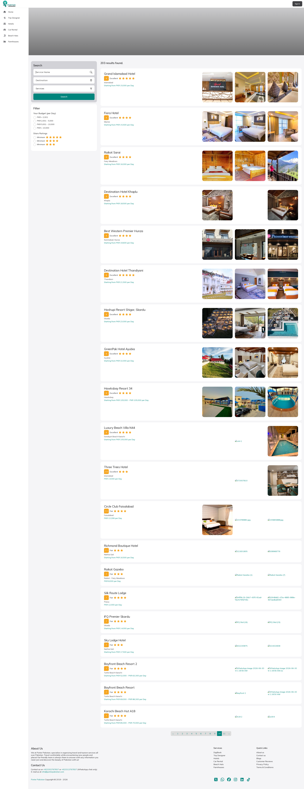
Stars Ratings (40, 133)
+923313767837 (69, 769)
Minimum (41, 137)
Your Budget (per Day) (44, 113)
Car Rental (218, 761)
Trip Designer (219, 755)
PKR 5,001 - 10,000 (45, 124)
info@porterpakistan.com (53, 772)
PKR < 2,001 (42, 117)
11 (224, 733)
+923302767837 (51, 769)
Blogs (258, 758)
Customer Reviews (264, 761)
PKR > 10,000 (43, 128)
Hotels (216, 758)
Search (64, 97)
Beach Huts (219, 764)
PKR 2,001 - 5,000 (45, 121)
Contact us (261, 755)
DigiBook (217, 752)
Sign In (297, 4)
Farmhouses (219, 767)
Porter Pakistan (38, 779)
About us (260, 752)
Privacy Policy (262, 764)
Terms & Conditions (264, 767)
